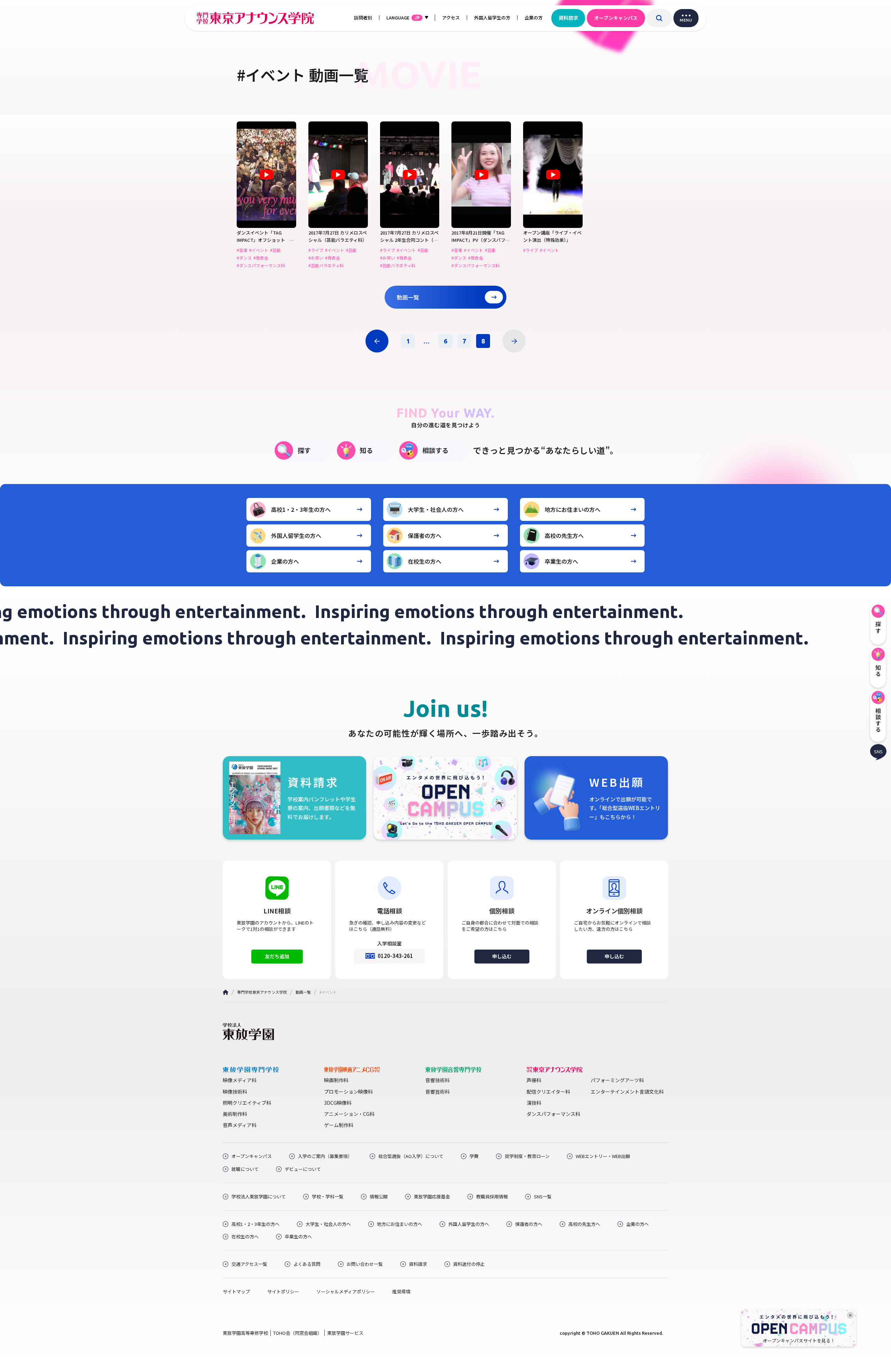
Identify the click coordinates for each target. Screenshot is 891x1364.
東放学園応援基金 (432, 1197)
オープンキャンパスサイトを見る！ (799, 1341)
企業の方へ (285, 561)
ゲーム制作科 (338, 1124)
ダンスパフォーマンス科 (553, 1113)
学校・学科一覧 (328, 1197)
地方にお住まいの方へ (572, 509)
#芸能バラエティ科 (326, 265)
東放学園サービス (345, 1333)
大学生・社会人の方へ (436, 509)
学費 (474, 1156)
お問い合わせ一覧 (365, 1264)
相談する (435, 450)
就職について (245, 1169)
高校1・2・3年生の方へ (301, 509)
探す (304, 450)
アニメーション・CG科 (349, 1113)
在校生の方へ (424, 561)
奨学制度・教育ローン (527, 1156)
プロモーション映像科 (348, 1091)
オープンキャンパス (616, 17)
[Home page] (225, 992)
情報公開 (379, 1197)
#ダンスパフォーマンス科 (261, 265)
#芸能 (275, 250)
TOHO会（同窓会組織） (297, 1333)
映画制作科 (336, 1080)
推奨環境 (401, 1291)
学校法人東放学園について (258, 1197)
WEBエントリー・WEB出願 (603, 1156)
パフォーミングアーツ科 (617, 1080)
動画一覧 (408, 297)
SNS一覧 (543, 1197)
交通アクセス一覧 (249, 1264)
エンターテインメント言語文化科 (627, 1091)
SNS (878, 751)
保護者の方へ (424, 535)
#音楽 (242, 250)
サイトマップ (236, 1291)
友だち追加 (277, 956)
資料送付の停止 (469, 1264)
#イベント (258, 250)
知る (366, 450)
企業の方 (534, 17)
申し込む (502, 956)
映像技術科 (235, 1091)
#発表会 (260, 258)
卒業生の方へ (561, 561)
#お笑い (315, 258)
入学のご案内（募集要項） (325, 1156)
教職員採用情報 (492, 1197)
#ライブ (315, 250)
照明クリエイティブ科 (247, 1102)
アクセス (451, 17)
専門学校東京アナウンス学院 (262, 992)
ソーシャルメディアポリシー (345, 1291)
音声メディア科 (240, 1124)
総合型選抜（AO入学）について (410, 1156)
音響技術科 (437, 1080)
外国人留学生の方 (492, 17)
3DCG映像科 (338, 1102)
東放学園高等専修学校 (245, 1333)
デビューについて (303, 1169)
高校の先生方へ (564, 535)
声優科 (534, 1080)
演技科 (534, 1102)
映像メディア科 (240, 1080)
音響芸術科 (437, 1091)
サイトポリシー (283, 1291)
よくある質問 (307, 1264)
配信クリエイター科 (548, 1091)
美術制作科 (235, 1113)
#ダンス (244, 258)
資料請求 (568, 17)
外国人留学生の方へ (296, 535)
